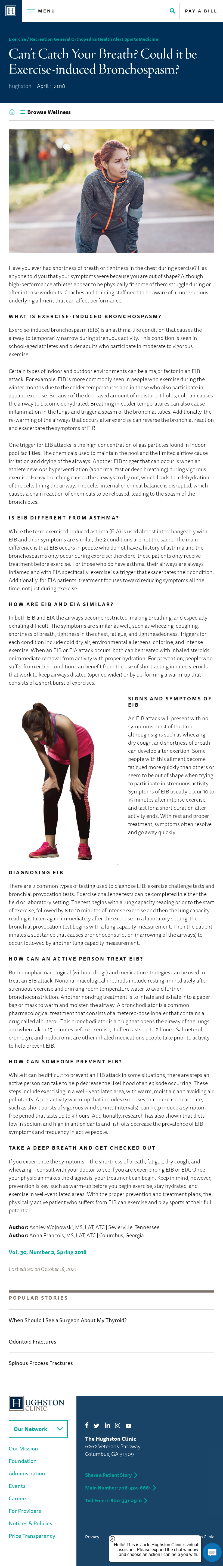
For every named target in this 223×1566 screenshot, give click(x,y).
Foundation (23, 1461)
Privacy (92, 1536)
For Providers (25, 1511)
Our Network (30, 1429)
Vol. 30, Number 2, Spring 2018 (47, 1252)
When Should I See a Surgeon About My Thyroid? (67, 1320)
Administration (27, 1473)
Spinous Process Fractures (41, 1363)
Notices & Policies (30, 1523)
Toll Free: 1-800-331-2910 (113, 1500)
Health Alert (110, 39)
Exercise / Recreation (31, 39)
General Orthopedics (75, 39)
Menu (47, 10)
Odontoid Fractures (32, 1341)
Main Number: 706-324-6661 (118, 1487)
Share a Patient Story (108, 1475)
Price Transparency (32, 1536)
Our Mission (23, 1448)
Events (17, 1486)
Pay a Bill (201, 10)
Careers (18, 1498)
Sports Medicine (141, 39)
